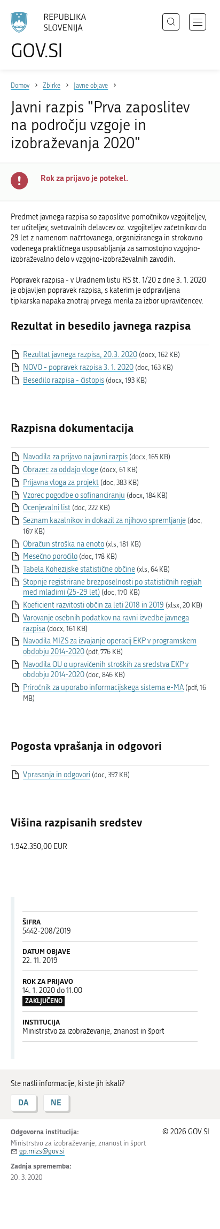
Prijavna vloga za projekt (61, 482)
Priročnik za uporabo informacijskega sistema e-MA (103, 687)
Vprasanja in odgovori (56, 774)
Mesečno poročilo (50, 556)
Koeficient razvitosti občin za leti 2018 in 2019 (93, 605)
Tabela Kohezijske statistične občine (79, 569)
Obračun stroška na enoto (63, 544)
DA (23, 1102)
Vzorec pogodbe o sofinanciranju (74, 495)
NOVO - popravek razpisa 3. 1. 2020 (78, 367)
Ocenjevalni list (46, 507)
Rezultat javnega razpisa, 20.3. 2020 (80, 354)
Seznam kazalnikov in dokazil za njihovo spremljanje (104, 520)
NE (56, 1102)
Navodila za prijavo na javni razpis (75, 456)
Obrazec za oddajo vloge (60, 469)
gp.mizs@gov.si (42, 1151)
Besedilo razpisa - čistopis (63, 380)
